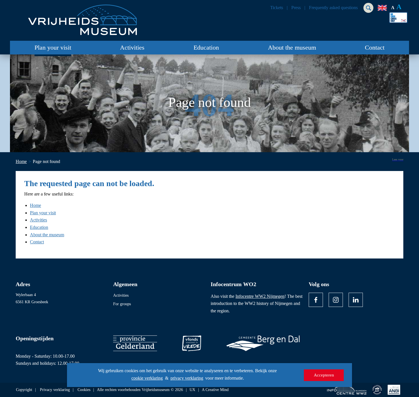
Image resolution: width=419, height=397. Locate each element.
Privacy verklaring (55, 390)
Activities (132, 47)
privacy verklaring (186, 378)
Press (296, 7)
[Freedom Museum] (81, 17)
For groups (122, 304)
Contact (375, 47)
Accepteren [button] (324, 375)
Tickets (276, 7)
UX (192, 390)
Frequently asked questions (333, 7)
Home (35, 205)
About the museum (292, 47)
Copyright (24, 390)
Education (206, 47)
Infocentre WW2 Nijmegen (259, 296)
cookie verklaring (147, 378)
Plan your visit (52, 47)
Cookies (84, 390)
